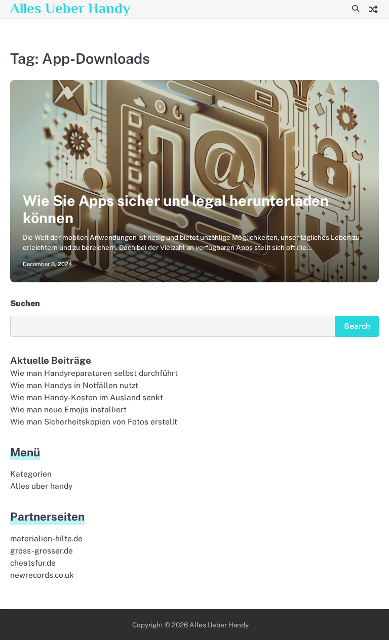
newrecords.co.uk (42, 574)
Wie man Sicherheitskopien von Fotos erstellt (93, 421)
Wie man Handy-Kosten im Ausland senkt (86, 397)
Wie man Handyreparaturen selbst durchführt (94, 372)
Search (357, 325)
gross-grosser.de (41, 550)
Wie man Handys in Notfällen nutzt (74, 385)
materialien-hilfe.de (46, 538)
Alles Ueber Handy (70, 8)
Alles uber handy (41, 485)
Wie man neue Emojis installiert (68, 409)
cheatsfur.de (33, 562)
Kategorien (31, 473)
